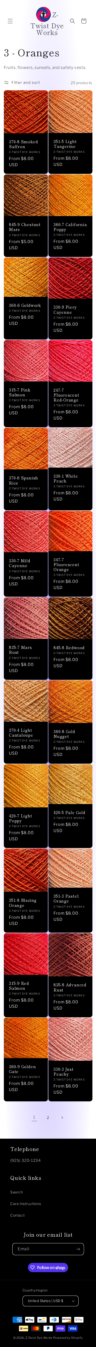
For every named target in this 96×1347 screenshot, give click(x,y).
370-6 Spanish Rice (23, 480)
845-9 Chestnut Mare (25, 227)
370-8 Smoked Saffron (23, 144)
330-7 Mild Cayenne (19, 563)
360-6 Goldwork (25, 305)
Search (16, 1192)
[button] (10, 21)
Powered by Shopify (68, 1338)
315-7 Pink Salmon (19, 392)
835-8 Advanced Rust (70, 987)
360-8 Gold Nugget (64, 733)
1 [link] (34, 1117)
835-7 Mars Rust (20, 650)
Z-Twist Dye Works (38, 1338)
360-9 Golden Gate (22, 1069)
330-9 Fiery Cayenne (65, 309)
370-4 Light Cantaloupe (21, 732)
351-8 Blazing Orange (23, 902)
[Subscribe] (78, 1249)
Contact (17, 1215)
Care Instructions (25, 1203)
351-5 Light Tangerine (65, 144)
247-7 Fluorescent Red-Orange (66, 394)
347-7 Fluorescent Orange (66, 564)
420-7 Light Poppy (20, 818)
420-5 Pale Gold (70, 812)
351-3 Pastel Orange (66, 898)
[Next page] (62, 1117)
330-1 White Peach (66, 478)
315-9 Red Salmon (19, 985)
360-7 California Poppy (70, 227)
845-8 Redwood (69, 647)
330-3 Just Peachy (64, 1071)
